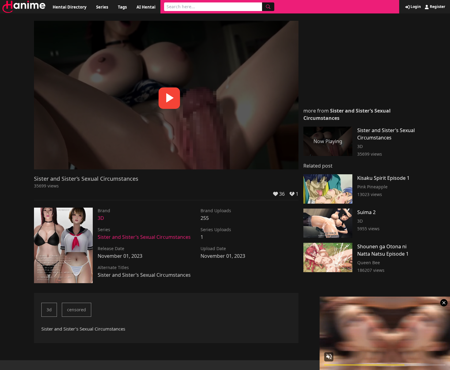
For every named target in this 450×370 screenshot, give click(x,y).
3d (49, 310)
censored (76, 310)
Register (437, 6)
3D (101, 218)
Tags (122, 7)
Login (415, 6)
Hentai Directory (69, 7)
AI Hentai (146, 7)
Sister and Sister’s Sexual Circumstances (144, 237)
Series (102, 7)
